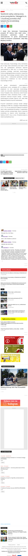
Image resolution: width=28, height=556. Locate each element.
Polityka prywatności (11, 544)
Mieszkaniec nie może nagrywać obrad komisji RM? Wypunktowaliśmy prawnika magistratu (5, 189)
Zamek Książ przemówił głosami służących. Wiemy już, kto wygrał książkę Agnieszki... (17, 532)
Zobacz (2, 462)
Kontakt (18, 544)
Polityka (7, 9)
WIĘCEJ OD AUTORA (19, 178)
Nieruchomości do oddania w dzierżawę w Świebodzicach (14, 273)
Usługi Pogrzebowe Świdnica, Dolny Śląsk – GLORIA (12, 328)
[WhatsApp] (11, 26)
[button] (26, 2)
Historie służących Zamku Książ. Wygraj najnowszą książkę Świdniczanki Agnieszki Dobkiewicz (17, 538)
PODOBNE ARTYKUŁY (9, 178)
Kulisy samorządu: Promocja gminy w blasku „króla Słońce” (13, 188)
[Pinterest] (8, 26)
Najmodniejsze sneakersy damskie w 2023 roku (21, 171)
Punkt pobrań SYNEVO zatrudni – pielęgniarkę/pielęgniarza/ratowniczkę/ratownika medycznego (12, 323)
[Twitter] (5, 26)
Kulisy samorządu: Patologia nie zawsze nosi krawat (23, 188)
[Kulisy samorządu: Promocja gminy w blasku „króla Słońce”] (14, 183)
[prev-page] (13, 192)
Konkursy (4, 528)
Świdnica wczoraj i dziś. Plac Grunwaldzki (13, 387)
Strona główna (3, 9)
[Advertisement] (14, 139)
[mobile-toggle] (1, 3)
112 (2, 289)
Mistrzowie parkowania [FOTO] (15, 298)
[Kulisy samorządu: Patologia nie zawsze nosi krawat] (23, 183)
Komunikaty (6, 270)
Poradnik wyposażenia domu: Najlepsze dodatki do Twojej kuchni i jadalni (7, 172)
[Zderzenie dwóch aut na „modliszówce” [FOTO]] (4, 306)
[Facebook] (2, 26)
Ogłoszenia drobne (8, 319)
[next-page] (14, 192)
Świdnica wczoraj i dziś (8, 366)
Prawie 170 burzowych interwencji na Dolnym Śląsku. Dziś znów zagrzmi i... (16, 311)
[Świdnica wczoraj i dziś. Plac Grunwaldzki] (14, 377)
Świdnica (2, 156)
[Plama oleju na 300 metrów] (4, 293)
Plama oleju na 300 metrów (14, 292)
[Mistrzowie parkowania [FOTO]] (4, 300)
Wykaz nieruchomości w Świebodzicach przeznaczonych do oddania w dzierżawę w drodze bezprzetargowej (13, 283)
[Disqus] (14, 210)
